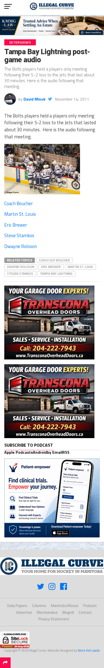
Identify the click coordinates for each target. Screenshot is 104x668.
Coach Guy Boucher (54, 260)
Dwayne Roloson (20, 246)
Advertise (24, 612)
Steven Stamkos (20, 273)
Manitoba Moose (65, 606)
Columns (39, 606)
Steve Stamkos (19, 235)
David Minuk (34, 99)
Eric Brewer (15, 224)
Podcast (90, 606)
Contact (85, 612)
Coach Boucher (18, 203)
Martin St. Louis (20, 214)
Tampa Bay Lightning (56, 273)
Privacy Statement (53, 619)
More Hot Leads (89, 650)
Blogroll (68, 612)
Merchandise (47, 612)
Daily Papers (17, 606)
